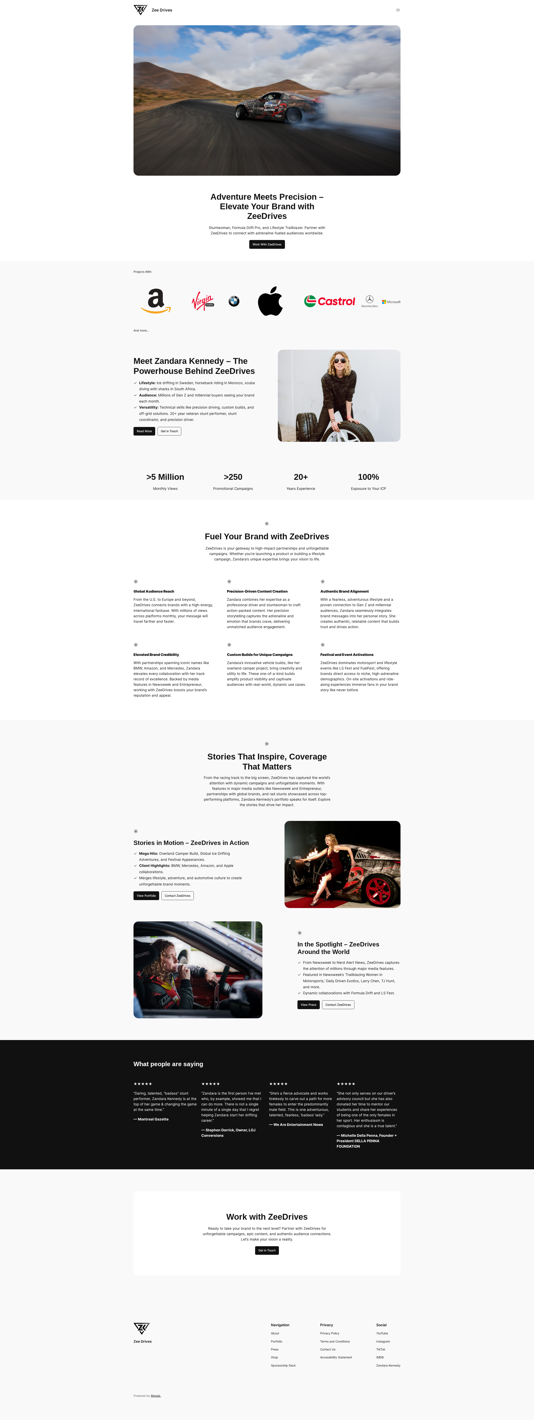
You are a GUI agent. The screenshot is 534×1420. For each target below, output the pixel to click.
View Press (308, 1004)
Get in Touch (169, 431)
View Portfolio (146, 895)
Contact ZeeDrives (177, 895)
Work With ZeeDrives (267, 244)
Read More (144, 431)
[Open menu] (397, 10)
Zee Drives (162, 10)
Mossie (155, 1396)
